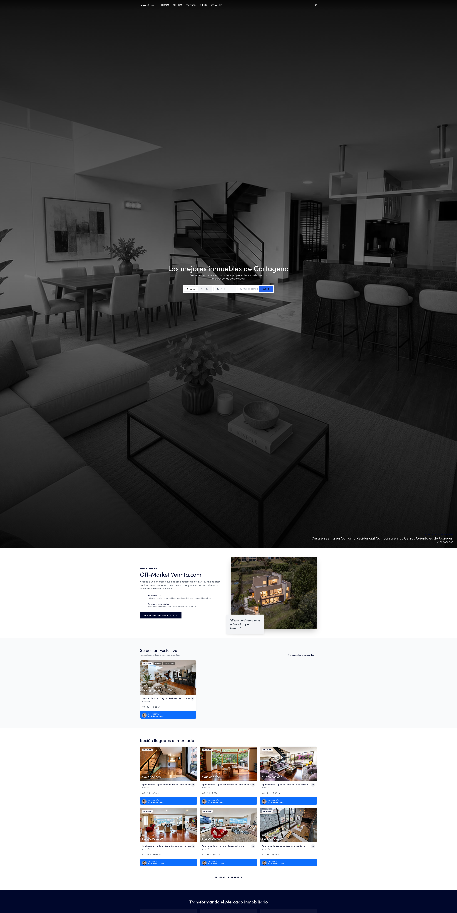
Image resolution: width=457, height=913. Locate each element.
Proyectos (191, 5)
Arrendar (205, 289)
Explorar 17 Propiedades (228, 877)
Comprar (191, 289)
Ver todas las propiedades (301, 655)
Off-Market (216, 5)
